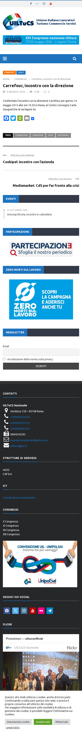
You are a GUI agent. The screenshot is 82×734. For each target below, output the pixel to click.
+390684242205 (20, 417)
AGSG (6, 469)
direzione (38, 135)
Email (6, 346)
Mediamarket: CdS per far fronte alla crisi (46, 185)
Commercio (9, 72)
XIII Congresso (11, 534)
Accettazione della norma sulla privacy (30, 359)
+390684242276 (20, 422)
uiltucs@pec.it (18, 446)
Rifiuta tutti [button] (61, 721)
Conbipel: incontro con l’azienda (28, 162)
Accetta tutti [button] (43, 721)
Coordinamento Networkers (19, 497)
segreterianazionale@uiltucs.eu (29, 440)
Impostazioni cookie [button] (18, 721)
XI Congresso (11, 525)
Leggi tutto (13, 727)
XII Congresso (11, 530)
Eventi (21, 72)
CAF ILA (7, 474)
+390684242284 (20, 428)
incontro (63, 135)
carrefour (22, 135)
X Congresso (10, 521)
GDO (50, 135)
